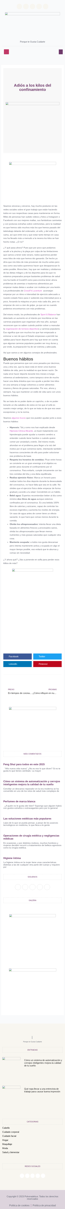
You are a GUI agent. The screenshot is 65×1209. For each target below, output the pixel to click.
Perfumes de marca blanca (19, 801)
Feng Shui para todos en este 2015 (24, 764)
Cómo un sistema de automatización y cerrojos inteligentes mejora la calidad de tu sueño (31, 783)
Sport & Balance (48, 314)
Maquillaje (7, 1144)
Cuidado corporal (10, 1132)
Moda (5, 1148)
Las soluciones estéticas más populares (27, 818)
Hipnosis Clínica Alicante (21, 431)
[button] (6, 51)
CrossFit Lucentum (33, 290)
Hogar (5, 1140)
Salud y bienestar (10, 1152)
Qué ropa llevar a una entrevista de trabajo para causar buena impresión (42, 1090)
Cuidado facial (9, 1136)
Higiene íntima (12, 858)
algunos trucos (19, 418)
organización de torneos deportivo (22, 329)
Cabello (6, 1128)
